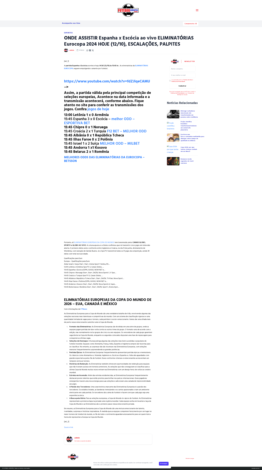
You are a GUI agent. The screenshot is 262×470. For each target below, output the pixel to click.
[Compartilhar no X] (93, 50)
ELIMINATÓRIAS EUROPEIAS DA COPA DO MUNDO (94, 242)
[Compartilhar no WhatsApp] (87, 50)
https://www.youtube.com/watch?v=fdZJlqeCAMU (107, 81)
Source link (68, 427)
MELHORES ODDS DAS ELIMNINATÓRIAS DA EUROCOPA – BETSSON (104, 159)
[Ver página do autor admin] (66, 50)
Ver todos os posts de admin (82, 441)
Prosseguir (163, 463)
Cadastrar (182, 86)
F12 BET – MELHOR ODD (127, 131)
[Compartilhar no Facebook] (90, 50)
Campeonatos (189, 23)
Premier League (190, 459)
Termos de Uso (187, 80)
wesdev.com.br (256, 468)
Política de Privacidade (178, 81)
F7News (84, 309)
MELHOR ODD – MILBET (120, 144)
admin (71, 50)
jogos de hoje (98, 109)
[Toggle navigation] (197, 10)
